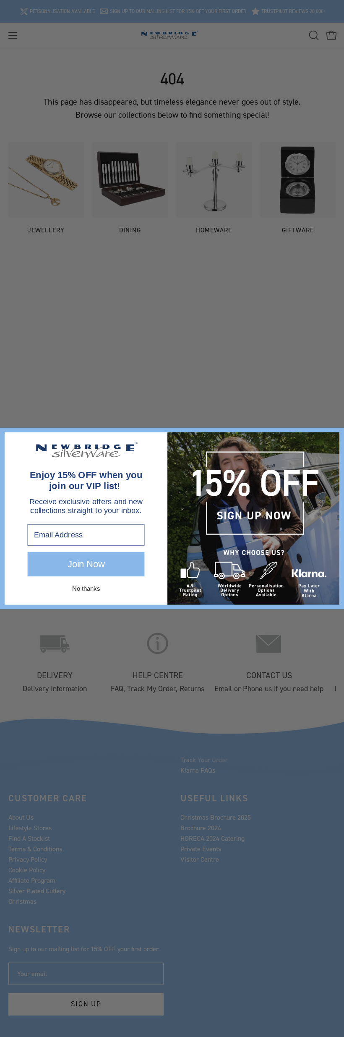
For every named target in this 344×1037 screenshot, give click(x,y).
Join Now (86, 564)
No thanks (86, 588)
